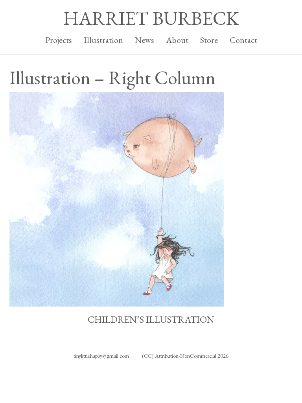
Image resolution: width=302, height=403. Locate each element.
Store (209, 40)
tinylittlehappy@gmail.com (101, 355)
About (177, 40)
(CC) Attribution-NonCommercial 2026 (185, 355)
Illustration (103, 40)
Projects (58, 40)
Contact (243, 40)
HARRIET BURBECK (151, 18)
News (144, 40)
